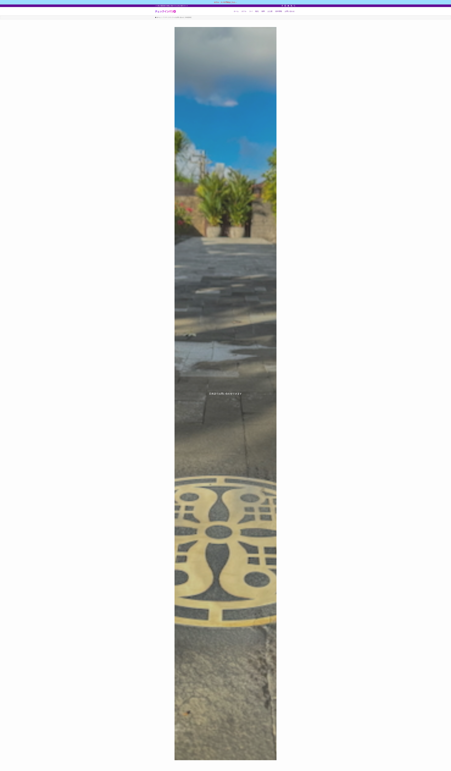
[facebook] (282, 5)
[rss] (291, 5)
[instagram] (285, 5)
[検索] (294, 5)
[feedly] (288, 5)
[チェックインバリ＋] (165, 11)
